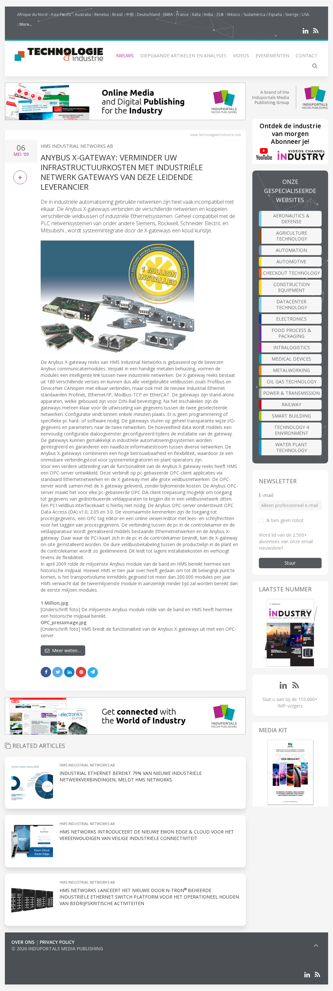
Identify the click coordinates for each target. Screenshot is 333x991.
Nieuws (125, 55)
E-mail (266, 495)
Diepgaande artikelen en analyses (183, 55)
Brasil (117, 14)
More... (26, 24)
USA (305, 14)
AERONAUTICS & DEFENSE (291, 219)
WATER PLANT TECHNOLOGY (291, 447)
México (233, 14)
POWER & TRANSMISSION (291, 393)
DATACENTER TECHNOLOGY (291, 304)
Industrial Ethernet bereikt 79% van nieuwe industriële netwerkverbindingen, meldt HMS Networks (131, 776)
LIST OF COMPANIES (33, 955)
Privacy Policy (57, 942)
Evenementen (272, 55)
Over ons (22, 942)
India (208, 14)
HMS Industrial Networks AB (77, 146)
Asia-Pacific (61, 14)
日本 (220, 14)
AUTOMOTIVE (291, 261)
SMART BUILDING (291, 416)
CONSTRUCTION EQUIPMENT (291, 287)
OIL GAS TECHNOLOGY (291, 382)
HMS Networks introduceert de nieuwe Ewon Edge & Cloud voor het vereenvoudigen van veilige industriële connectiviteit (147, 835)
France (182, 14)
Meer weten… (65, 650)
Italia (196, 14)
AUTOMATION (291, 250)
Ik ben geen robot (285, 520)
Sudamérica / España (263, 14)
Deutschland (148, 14)
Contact (306, 55)
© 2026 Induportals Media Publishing (57, 948)
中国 (130, 14)
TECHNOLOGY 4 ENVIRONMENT (291, 430)
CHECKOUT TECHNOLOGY (291, 273)
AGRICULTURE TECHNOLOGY (291, 236)
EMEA (168, 14)
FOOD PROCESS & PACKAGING (291, 333)
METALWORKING (291, 370)
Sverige (292, 14)
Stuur (290, 563)
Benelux (101, 14)
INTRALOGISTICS (291, 347)
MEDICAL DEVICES (291, 359)
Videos (241, 55)
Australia (83, 14)
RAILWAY (291, 404)
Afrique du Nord (32, 14)
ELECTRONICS (291, 319)
